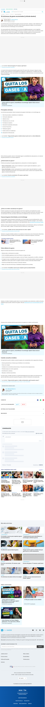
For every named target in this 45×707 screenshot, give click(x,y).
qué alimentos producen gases (36, 222)
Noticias (15, 9)
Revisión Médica (26, 656)
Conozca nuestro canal (33, 630)
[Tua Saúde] (7, 11)
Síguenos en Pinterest (43, 630)
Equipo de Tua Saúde (11, 21)
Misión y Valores (26, 653)
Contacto (3, 662)
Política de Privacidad (5, 659)
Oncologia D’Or (26, 700)
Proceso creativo (4, 656)
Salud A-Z (7, 14)
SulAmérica (15, 703)
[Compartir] (37, 400)
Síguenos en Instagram (36, 630)
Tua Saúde (3, 9)
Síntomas (12, 14)
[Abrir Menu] (2, 12)
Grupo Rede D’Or (28, 683)
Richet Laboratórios (23, 703)
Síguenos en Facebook (40, 630)
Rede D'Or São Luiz (19, 700)
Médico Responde (9, 9)
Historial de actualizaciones (8, 409)
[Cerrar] (24, 1)
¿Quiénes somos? (4, 653)
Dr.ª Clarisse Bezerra (11, 388)
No (24, 404)
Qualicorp (30, 703)
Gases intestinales (18, 14)
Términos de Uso (26, 659)
